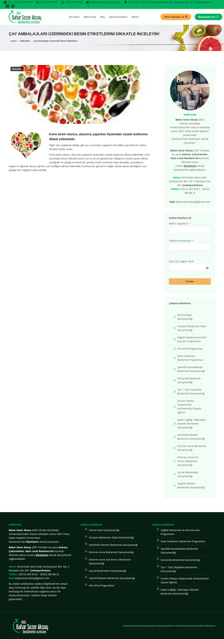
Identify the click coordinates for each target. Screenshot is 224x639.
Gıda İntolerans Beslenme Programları (190, 357)
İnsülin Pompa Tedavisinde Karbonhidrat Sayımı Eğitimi (189, 406)
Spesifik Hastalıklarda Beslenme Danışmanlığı (191, 369)
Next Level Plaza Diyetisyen (182, 626)
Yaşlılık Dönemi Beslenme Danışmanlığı (191, 485)
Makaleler (17, 69)
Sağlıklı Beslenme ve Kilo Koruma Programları (191, 339)
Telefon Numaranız (181, 240)
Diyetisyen (190, 166)
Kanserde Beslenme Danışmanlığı (189, 380)
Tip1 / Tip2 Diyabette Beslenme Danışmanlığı (191, 391)
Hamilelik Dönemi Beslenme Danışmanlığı (191, 436)
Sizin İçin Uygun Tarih (181, 261)
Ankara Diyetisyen (132, 626)
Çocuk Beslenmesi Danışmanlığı (187, 474)
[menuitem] (74, 17)
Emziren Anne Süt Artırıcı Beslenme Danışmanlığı (187, 461)
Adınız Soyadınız (179, 223)
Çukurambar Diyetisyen (155, 626)
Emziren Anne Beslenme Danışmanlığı (191, 448)
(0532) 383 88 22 (73, 2)
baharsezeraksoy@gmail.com (105, 2)
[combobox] (190, 267)
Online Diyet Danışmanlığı (185, 316)
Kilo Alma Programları (190, 348)
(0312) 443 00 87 (48, 2)
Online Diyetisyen (206, 626)
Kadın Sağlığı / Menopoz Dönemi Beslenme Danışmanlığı (191, 423)
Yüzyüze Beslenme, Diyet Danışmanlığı (191, 328)
